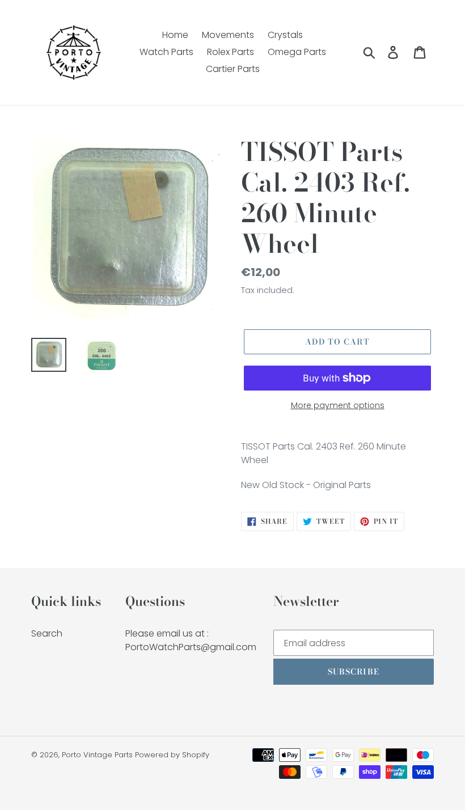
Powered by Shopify (172, 754)
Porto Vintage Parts (97, 754)
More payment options (337, 405)
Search (46, 633)
